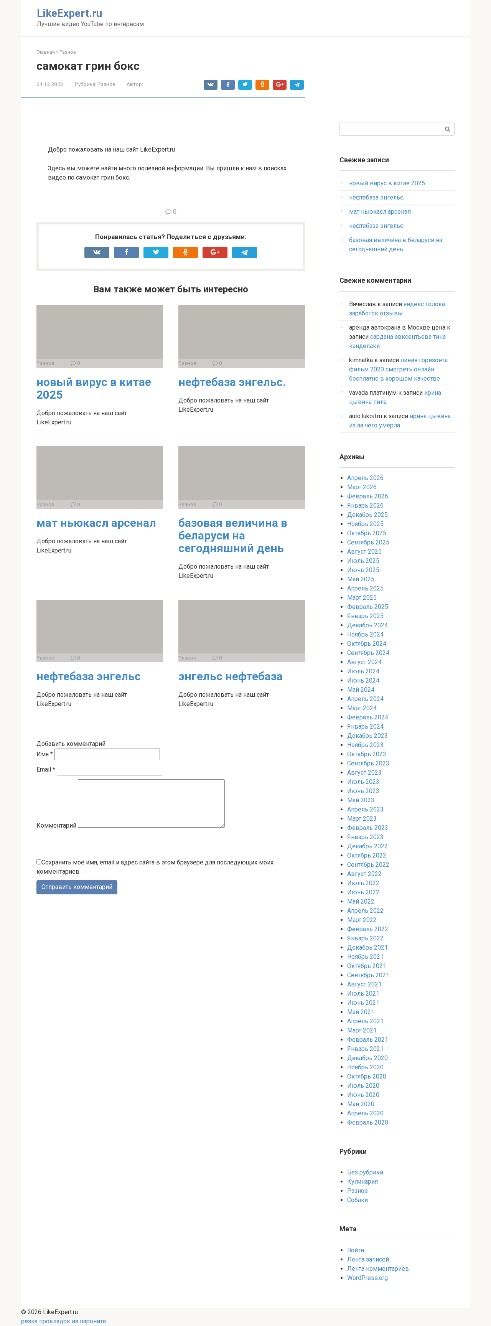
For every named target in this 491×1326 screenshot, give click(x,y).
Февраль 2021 (367, 1039)
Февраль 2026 (367, 496)
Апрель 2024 (365, 699)
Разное (106, 84)
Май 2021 (360, 1012)
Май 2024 (360, 689)
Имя (44, 754)
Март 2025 (362, 597)
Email (45, 769)
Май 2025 (360, 579)
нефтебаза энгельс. (232, 382)
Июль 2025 (363, 560)
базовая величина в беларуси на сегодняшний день (232, 535)
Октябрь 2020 (366, 1076)
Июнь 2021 (363, 1002)
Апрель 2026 (365, 478)
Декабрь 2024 (367, 625)
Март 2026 (362, 487)
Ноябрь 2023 (365, 745)
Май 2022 (360, 901)
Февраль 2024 (367, 717)
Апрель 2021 (365, 1021)
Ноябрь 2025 (365, 524)
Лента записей (368, 1259)
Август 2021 (364, 984)
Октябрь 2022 (366, 855)
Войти (355, 1250)
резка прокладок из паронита (63, 1321)
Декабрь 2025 (367, 514)
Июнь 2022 (363, 892)
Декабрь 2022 (367, 846)
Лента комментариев (378, 1268)
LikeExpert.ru (69, 13)
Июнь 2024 (363, 680)
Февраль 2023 (367, 827)
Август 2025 (364, 551)
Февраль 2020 (367, 1122)
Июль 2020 (363, 1085)
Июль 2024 (363, 671)
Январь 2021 (365, 1048)
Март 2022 (362, 920)
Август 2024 (364, 662)
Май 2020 (360, 1104)
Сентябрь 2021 (368, 975)
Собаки (357, 1200)
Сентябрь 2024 (368, 652)
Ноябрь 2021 (365, 956)
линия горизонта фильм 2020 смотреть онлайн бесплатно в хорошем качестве (398, 369)
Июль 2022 (363, 883)
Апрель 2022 (365, 910)
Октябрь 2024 (366, 643)
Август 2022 (364, 873)
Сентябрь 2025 (368, 542)
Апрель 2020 (365, 1113)
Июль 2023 (363, 781)
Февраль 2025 (367, 606)
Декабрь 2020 (367, 1058)
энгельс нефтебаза (230, 676)
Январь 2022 (365, 938)
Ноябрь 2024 (365, 634)
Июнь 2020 (363, 1094)
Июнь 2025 (363, 570)
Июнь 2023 (363, 791)
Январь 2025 (365, 616)
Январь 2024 (365, 726)
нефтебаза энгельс (88, 676)
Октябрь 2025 (366, 533)
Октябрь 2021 (366, 966)
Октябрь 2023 (366, 754)
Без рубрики (365, 1172)
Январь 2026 (365, 505)
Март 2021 (362, 1030)
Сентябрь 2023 (368, 763)
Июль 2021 (363, 993)
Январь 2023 (365, 837)
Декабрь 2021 (367, 947)
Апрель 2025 (365, 588)
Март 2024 (362, 708)
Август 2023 (364, 772)
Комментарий (56, 825)
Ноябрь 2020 (365, 1067)
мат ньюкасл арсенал (96, 522)
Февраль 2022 (367, 929)
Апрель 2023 (365, 809)
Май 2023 (360, 800)
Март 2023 (362, 818)
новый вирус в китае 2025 (93, 388)
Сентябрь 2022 (368, 864)
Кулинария (362, 1181)
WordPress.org (367, 1277)
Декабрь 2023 (367, 735)
